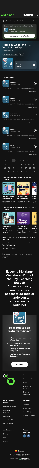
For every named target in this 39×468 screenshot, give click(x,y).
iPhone (5, 434)
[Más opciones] (35, 45)
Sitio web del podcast (9, 248)
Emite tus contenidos (26, 393)
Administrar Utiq (8, 420)
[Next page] (30, 172)
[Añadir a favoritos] (30, 44)
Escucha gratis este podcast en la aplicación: (18, 26)
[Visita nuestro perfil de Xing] (29, 436)
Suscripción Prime (29, 415)
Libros (5, 257)
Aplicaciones (27, 408)
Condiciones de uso (9, 406)
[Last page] (34, 172)
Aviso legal (6, 416)
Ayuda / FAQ (27, 412)
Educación (29, 254)
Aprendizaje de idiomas (10, 54)
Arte (21, 54)
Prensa (25, 382)
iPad (4, 438)
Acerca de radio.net (29, 379)
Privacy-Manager (8, 423)
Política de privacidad (6, 411)
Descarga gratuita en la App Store (20, 36)
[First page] (5, 160)
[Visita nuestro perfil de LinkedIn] (24, 436)
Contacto (26, 404)
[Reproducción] (34, 65)
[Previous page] (10, 160)
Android (5, 441)
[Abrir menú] (36, 15)
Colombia (21, 451)
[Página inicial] (3, 21)
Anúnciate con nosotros (27, 387)
